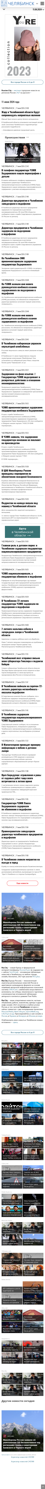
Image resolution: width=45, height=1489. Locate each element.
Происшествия (15, 137)
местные (17, 90)
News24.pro (9, 141)
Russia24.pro (25, 970)
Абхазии (32, 1016)
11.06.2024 (37, 9)
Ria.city (4, 1371)
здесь (15, 1022)
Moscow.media (7, 1220)
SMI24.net (13, 989)
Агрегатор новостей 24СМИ (22, 1457)
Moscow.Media (7, 1011)
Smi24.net (13, 972)
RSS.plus (36, 976)
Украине (13, 1016)
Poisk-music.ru (7, 1192)
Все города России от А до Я (22, 82)
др (13, 1014)
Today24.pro (6, 1135)
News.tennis (6, 1280)
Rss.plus (4, 1041)
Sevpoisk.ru (6, 1339)
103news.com (6, 1251)
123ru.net (5, 937)
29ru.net (5, 1308)
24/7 (18, 92)
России (4, 1016)
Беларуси (22, 1016)
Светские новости (6, 1454)
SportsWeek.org (32, 1011)
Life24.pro (6, 1014)
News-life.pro (19, 1011)
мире (40, 1016)
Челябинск (8, 108)
